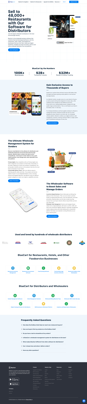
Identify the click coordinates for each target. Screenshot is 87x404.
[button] (24, 2)
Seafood (46, 373)
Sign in (64, 1)
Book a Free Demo (52, 123)
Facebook (70, 369)
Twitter (69, 371)
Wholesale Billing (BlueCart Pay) (53, 298)
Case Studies (59, 379)
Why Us (58, 377)
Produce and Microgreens (50, 379)
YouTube (70, 373)
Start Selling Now (14, 49)
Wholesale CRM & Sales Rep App (72, 298)
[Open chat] (84, 401)
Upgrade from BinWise (49, 1)
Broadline (46, 385)
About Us (10, 391)
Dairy (46, 375)
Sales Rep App (36, 373)
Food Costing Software (43, 271)
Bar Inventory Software (37, 379)
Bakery (46, 377)
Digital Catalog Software (37, 375)
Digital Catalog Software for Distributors (20, 307)
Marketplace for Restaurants (36, 388)
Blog (57, 369)
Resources (59, 371)
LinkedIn (70, 375)
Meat (46, 371)
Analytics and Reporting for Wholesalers (66, 307)
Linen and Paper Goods (49, 383)
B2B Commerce (36, 371)
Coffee (46, 369)
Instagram (70, 377)
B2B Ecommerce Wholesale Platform (43, 307)
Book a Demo (59, 375)
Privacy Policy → (29, 399)
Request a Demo (74, 1)
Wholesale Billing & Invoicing (36, 384)
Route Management (37, 377)
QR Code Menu (36, 381)
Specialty (46, 381)
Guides (58, 373)
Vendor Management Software (15, 298)
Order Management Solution (34, 298)
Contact (10, 393)
